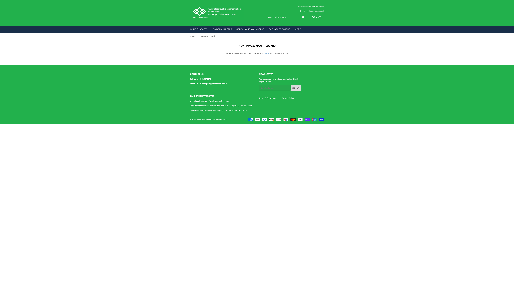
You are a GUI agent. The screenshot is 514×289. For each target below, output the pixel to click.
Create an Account (316, 11)
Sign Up (295, 88)
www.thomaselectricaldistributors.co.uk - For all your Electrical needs (221, 106)
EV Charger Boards (279, 29)
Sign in (302, 11)
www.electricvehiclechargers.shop (212, 119)
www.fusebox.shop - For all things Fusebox (209, 101)
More (298, 29)
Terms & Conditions (267, 98)
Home (193, 36)
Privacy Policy (288, 98)
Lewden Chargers (222, 29)
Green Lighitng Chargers (250, 29)
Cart (318, 17)
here (267, 53)
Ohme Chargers (198, 29)
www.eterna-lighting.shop (202, 110)
